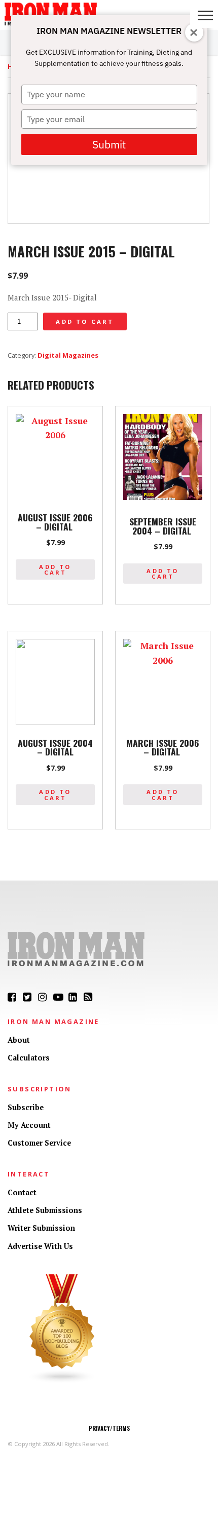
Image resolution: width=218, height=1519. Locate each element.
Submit (109, 144)
